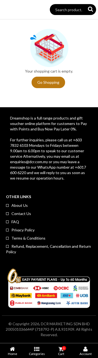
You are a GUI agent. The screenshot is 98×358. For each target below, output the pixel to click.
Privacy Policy (23, 230)
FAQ (15, 221)
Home (12, 354)
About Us (19, 205)
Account (85, 354)
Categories (37, 354)
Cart (61, 351)
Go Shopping (48, 82)
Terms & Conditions (28, 238)
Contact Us (21, 213)
